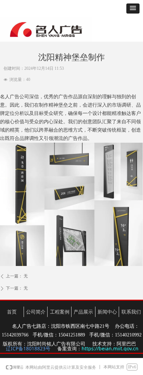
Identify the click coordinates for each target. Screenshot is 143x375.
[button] (133, 8)
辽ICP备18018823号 (28, 348)
